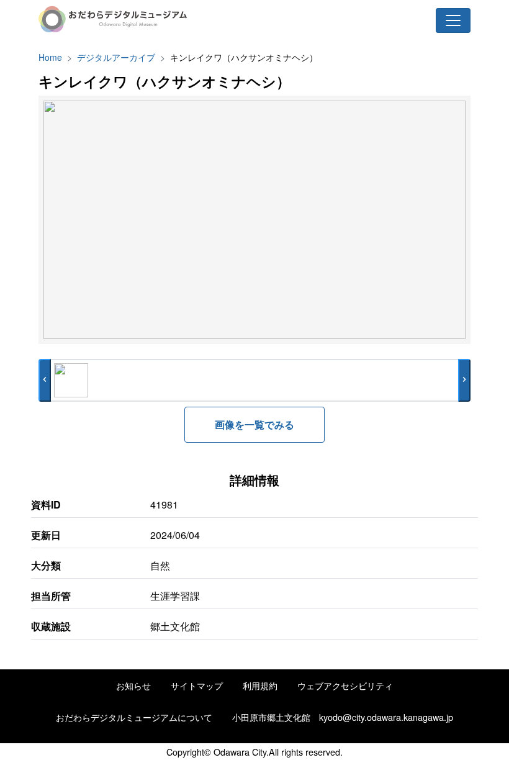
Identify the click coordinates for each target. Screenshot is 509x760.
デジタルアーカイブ (116, 57)
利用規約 (260, 685)
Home (50, 57)
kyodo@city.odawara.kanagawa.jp (386, 716)
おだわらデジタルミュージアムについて (134, 716)
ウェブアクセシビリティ (345, 685)
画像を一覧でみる (254, 424)
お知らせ (133, 685)
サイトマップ (197, 685)
